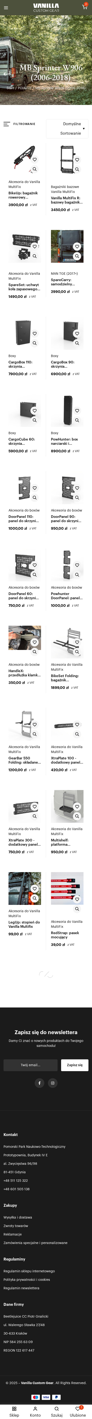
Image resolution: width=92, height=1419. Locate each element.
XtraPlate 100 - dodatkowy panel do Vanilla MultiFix (66, 763)
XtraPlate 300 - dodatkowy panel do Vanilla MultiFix (23, 845)
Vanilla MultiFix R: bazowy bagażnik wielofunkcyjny (65, 202)
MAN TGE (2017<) (64, 273)
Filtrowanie (24, 124)
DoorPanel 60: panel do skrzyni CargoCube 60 (22, 598)
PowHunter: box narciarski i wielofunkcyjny (64, 444)
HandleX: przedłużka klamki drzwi (23, 675)
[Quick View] (34, 169)
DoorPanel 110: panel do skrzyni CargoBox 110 (22, 521)
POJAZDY (25, 88)
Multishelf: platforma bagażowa (59, 845)
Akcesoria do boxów (24, 510)
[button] (84, 8)
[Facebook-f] (39, 1083)
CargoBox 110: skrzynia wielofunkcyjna (21, 367)
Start (10, 88)
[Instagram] (53, 1083)
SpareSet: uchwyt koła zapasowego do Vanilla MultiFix (23, 289)
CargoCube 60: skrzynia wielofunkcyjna (21, 444)
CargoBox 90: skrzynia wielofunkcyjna (63, 367)
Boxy (12, 356)
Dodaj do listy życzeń (34, 159)
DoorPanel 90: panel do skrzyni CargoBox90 (64, 521)
